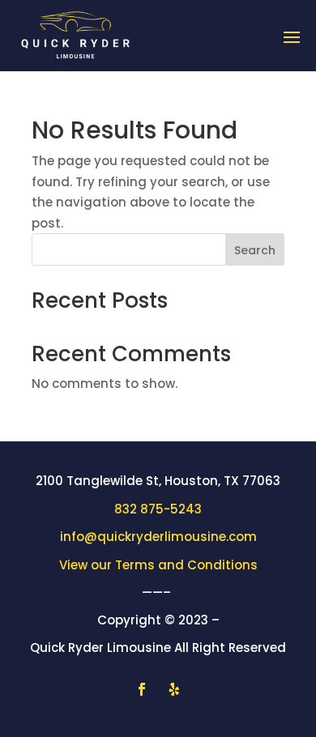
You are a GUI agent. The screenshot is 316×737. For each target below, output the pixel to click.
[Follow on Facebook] (142, 689)
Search (254, 250)
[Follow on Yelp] (174, 689)
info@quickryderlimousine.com (158, 536)
